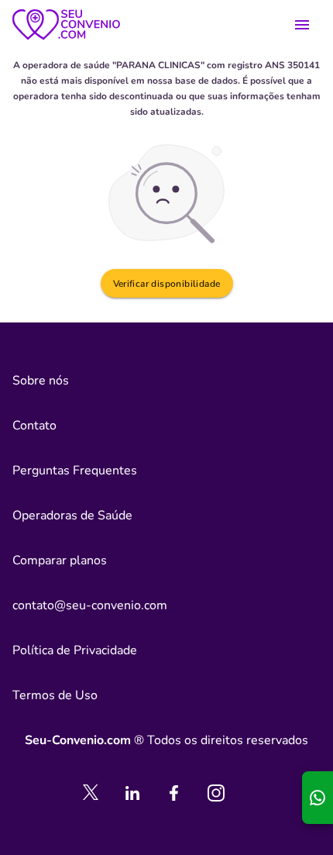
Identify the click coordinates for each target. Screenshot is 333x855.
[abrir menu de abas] (302, 24)
